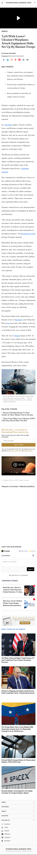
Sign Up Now (25, 623)
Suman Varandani (10, 53)
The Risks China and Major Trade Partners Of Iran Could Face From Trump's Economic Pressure (18, 660)
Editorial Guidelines (27, 486)
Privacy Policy (28, 451)
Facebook (8, 124)
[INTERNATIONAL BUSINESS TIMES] (18, 3)
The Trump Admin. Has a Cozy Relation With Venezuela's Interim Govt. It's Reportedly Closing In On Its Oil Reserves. (17, 729)
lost (8, 323)
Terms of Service (16, 451)
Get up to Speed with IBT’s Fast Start (23, 618)
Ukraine (17, 335)
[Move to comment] (27, 60)
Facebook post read (28, 233)
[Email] (23, 60)
